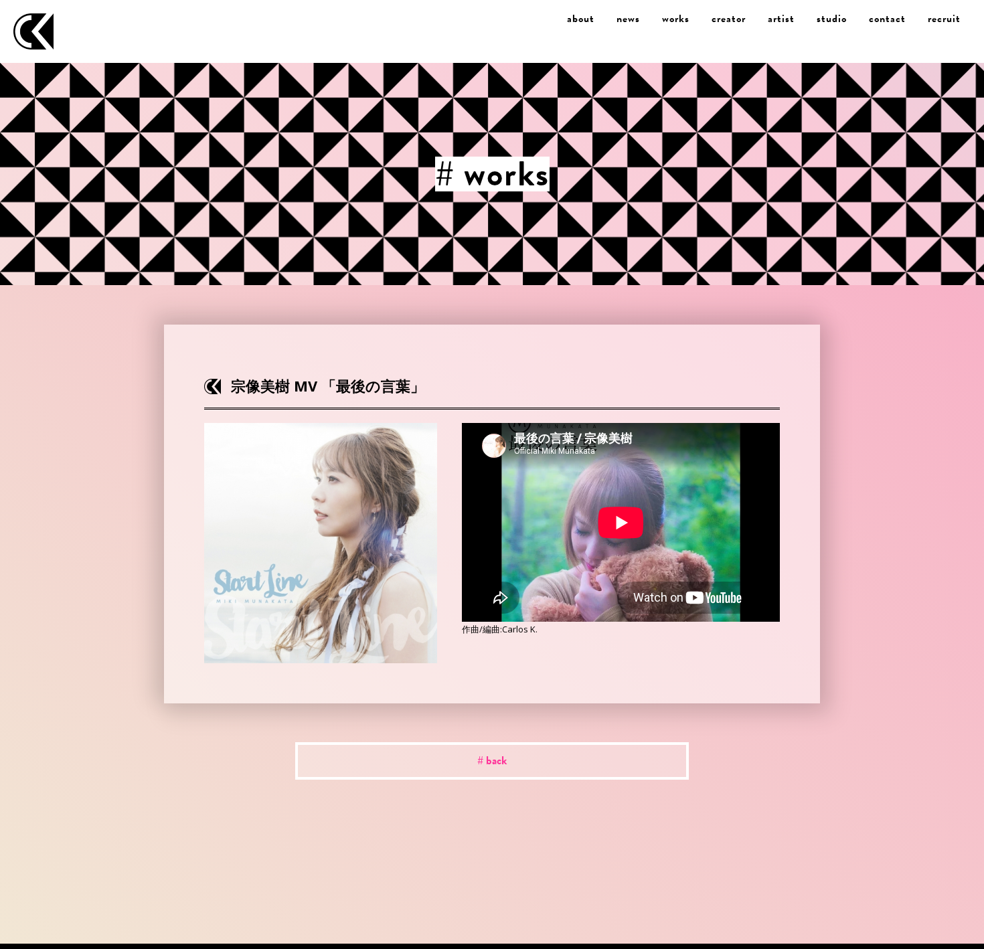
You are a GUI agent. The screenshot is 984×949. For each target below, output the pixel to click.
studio (832, 18)
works (675, 18)
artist (781, 18)
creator (729, 18)
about (580, 18)
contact (887, 18)
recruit (944, 18)
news (628, 18)
